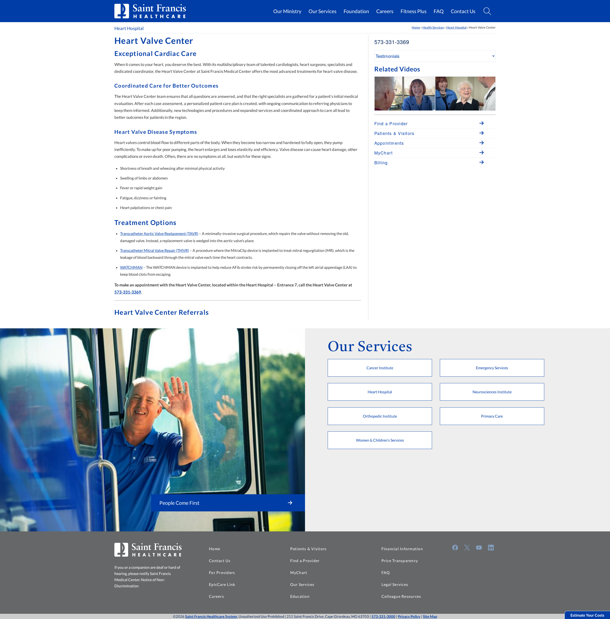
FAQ (439, 11)
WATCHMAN (131, 267)
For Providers (222, 572)
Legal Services (394, 584)
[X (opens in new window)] (467, 547)
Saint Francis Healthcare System (211, 616)
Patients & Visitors (308, 548)
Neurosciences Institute (492, 391)
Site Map (430, 616)
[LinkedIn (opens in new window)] (491, 547)
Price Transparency (399, 560)
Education (300, 596)
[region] (435, 93)
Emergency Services (492, 367)
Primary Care (492, 416)
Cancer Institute (379, 367)
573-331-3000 (383, 616)
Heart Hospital (129, 28)
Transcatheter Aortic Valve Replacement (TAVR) (159, 233)
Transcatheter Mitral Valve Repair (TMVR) (154, 250)
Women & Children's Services (380, 440)
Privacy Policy (409, 616)
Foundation (356, 11)
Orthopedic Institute (380, 416)
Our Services (322, 11)
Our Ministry (287, 11)
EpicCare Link (222, 584)
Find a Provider (305, 560)
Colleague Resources (401, 596)
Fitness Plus (414, 11)
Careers (384, 11)
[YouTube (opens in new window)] (479, 547)
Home (416, 27)
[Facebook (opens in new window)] (455, 547)
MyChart (298, 572)
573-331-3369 (127, 292)
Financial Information (402, 548)
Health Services (433, 27)
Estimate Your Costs (587, 615)
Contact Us (463, 11)
